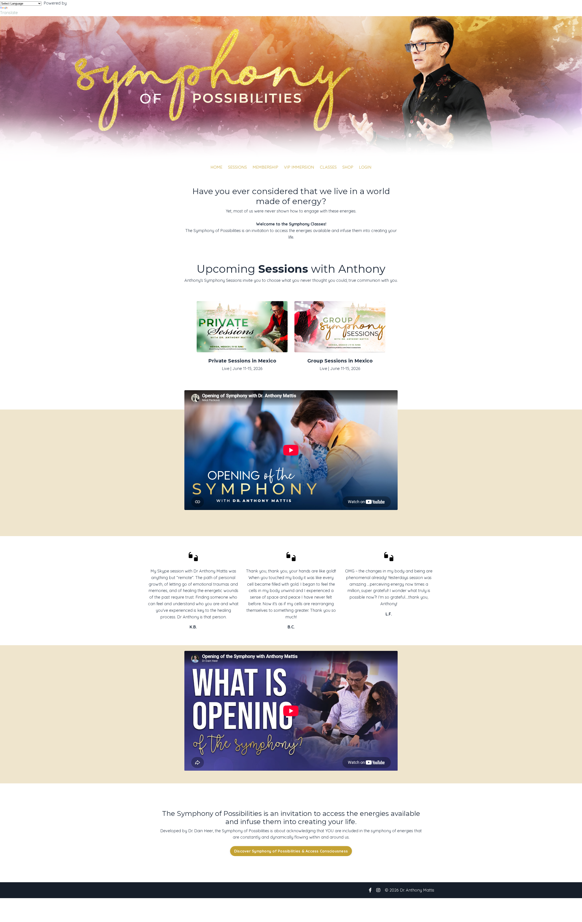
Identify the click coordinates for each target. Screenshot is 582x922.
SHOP (347, 167)
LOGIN (365, 167)
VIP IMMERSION (299, 167)
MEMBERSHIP (265, 167)
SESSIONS (237, 167)
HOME (216, 167)
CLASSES (328, 167)
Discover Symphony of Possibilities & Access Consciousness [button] (291, 851)
